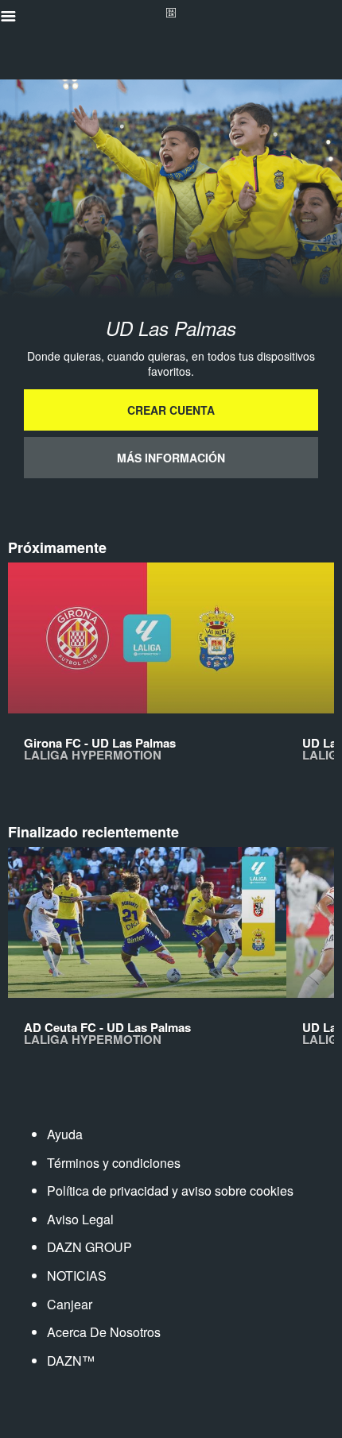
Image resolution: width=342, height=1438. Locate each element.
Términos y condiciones (114, 1163)
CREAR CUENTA (171, 410)
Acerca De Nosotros (104, 1332)
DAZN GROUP (89, 1247)
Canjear (69, 1304)
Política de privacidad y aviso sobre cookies (170, 1190)
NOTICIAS (77, 1275)
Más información (171, 458)
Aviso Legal (80, 1219)
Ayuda (65, 1134)
